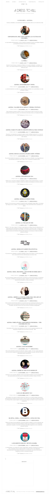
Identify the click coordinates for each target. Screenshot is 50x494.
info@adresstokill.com (40, 491)
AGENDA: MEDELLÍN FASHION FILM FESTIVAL (24, 249)
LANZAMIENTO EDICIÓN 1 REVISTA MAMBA (24, 443)
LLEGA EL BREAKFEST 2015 (24, 393)
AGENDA (27, 46)
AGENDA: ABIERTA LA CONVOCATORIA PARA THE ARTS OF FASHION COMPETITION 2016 (24, 297)
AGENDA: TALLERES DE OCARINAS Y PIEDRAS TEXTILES (24, 107)
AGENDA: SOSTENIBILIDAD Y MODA (24, 84)
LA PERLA (24, 61)
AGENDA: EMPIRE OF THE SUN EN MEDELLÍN (24, 370)
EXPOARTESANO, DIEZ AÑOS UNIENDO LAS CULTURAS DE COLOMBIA (24, 37)
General (30, 46)
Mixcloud (27, 5)
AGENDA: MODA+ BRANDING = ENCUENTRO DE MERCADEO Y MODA (24, 272)
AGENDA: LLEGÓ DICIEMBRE (24, 346)
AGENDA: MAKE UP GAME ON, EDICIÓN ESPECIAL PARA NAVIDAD (24, 130)
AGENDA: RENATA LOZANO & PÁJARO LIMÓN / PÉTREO (24, 154)
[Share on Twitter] (19, 46)
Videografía (32, 1)
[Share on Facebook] (17, 46)
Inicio (7, 1)
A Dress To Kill (25, 11)
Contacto (41, 1)
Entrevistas (22, 1)
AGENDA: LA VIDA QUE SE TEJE (24, 223)
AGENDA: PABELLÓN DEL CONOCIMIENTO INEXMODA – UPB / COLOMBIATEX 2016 (24, 323)
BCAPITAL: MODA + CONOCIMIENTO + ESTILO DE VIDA (24, 418)
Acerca (14, 1)
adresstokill (33, 40)
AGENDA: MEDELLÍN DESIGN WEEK (24, 199)
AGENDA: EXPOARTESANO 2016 (24, 176)
